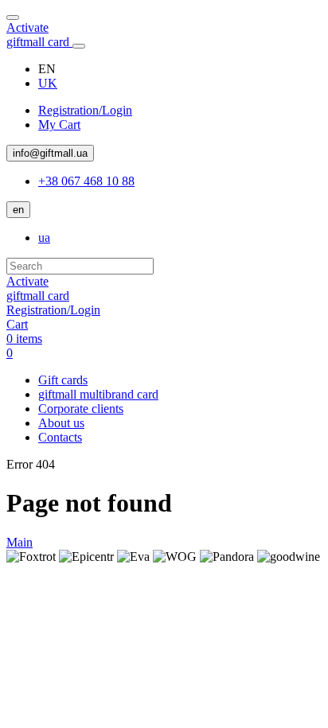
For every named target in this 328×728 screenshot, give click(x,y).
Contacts (60, 437)
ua (44, 237)
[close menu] (12, 17)
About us (61, 423)
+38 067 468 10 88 (86, 181)
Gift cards (63, 380)
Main (19, 542)
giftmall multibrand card (98, 394)
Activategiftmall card (39, 35)
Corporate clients (80, 408)
